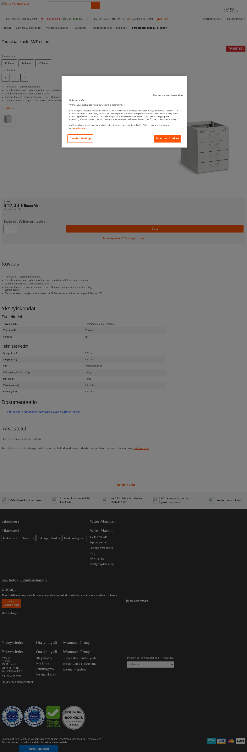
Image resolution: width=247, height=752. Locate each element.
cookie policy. (80, 128)
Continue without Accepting (168, 95)
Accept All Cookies (167, 138)
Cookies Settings (80, 138)
